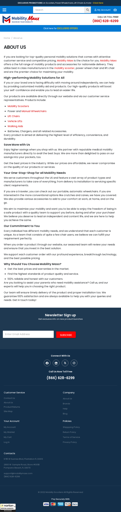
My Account (10, 427)
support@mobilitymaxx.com (18, 473)
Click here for (60, 28)
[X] (65, 363)
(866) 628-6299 (12, 476)
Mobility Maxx (65, 60)
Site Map (8, 411)
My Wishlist (9, 432)
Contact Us (9, 398)
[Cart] (115, 10)
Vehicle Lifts (15, 121)
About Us (8, 402)
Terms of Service (71, 437)
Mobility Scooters (18, 106)
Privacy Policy (70, 442)
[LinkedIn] (56, 363)
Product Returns (12, 406)
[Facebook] (47, 363)
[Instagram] (74, 363)
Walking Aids (15, 126)
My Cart (8, 437)
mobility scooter (64, 68)
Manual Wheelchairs (33, 111)
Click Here (98, 3)
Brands (66, 403)
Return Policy (69, 432)
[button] (8, 508)
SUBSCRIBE (66, 335)
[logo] (21, 19)
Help (65, 408)
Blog (65, 413)
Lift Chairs (14, 116)
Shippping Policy (71, 427)
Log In (7, 442)
